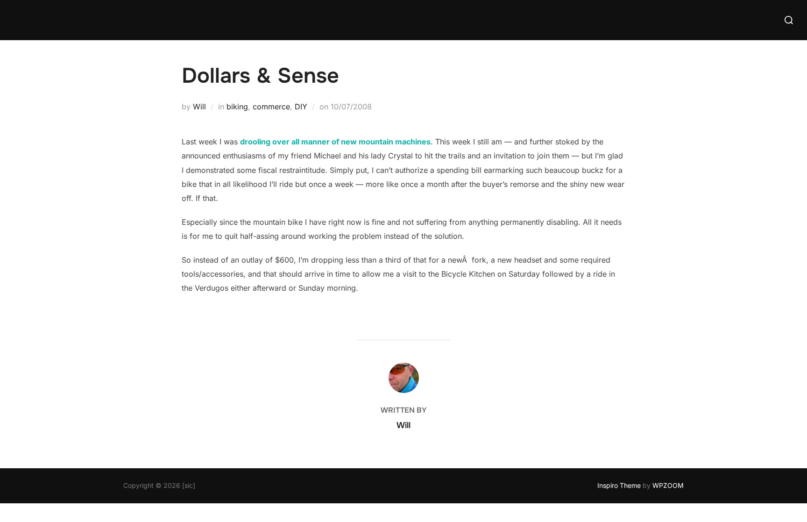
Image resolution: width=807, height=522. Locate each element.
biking (237, 106)
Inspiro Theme (619, 485)
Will (199, 106)
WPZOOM (668, 485)
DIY (301, 106)
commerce (271, 106)
